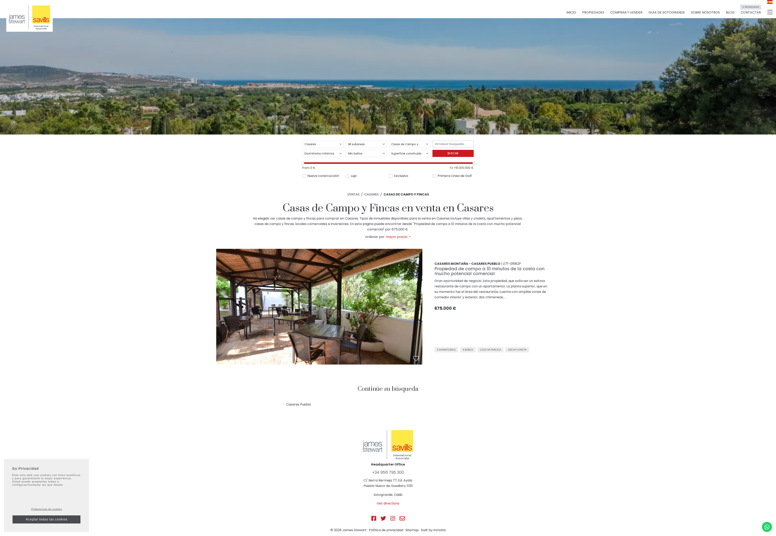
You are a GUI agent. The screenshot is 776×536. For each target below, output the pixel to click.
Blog (730, 12)
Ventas (353, 194)
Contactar (751, 11)
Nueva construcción (323, 175)
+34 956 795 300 (388, 472)
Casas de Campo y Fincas (406, 194)
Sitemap (412, 530)
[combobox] (323, 144)
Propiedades (593, 12)
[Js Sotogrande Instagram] (392, 518)
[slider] (303, 163)
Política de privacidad (386, 530)
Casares (371, 194)
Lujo (354, 175)
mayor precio (397, 237)
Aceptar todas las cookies (46, 519)
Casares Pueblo (298, 404)
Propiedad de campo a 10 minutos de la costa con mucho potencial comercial (489, 271)
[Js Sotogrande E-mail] (402, 518)
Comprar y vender (626, 12)
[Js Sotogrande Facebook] (373, 518)
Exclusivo (401, 175)
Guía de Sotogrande (666, 12)
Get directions (388, 503)
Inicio (571, 12)
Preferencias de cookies (46, 509)
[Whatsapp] (767, 527)
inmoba (439, 530)
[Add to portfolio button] (416, 358)
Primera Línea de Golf (455, 175)
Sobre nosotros (705, 12)
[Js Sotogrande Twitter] (383, 518)
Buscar (453, 153)
